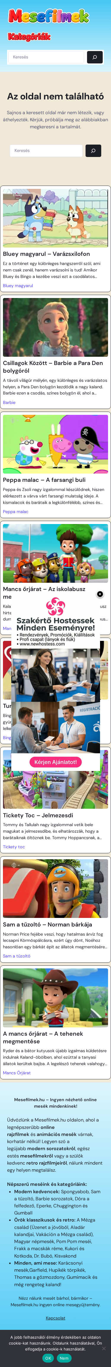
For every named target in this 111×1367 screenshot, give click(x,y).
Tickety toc (14, 847)
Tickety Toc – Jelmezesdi (38, 815)
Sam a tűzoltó (16, 956)
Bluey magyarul (18, 286)
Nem (64, 1358)
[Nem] (104, 1348)
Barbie (9, 402)
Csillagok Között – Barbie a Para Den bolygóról (53, 366)
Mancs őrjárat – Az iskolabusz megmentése (44, 592)
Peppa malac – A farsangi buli (44, 480)
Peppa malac (15, 512)
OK (48, 1358)
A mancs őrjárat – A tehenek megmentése (43, 1037)
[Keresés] (95, 57)
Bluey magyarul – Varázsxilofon (46, 254)
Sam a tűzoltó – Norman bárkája (47, 924)
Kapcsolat (55, 1318)
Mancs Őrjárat (17, 1073)
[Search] (93, 151)
